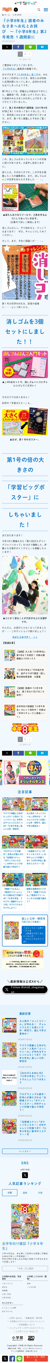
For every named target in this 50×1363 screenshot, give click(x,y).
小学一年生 (6, 1294)
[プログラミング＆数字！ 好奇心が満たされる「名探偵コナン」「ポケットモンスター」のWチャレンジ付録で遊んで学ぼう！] (9, 1098)
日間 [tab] (10, 1193)
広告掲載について (27, 1324)
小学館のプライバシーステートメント (27, 1321)
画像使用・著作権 (34, 1318)
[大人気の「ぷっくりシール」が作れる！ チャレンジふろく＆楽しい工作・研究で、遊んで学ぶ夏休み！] (9, 1025)
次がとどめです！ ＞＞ (25, 637)
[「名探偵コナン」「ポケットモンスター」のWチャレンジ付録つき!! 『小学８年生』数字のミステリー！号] (9, 1126)
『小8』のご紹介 (25, 1268)
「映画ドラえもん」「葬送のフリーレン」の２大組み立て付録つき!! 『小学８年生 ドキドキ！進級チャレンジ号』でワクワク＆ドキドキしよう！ (13, 898)
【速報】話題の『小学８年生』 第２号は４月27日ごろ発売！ (31, 691)
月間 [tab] (40, 1193)
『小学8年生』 (9, 69)
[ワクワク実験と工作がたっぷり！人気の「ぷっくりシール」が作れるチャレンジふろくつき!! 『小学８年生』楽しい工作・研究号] (9, 1049)
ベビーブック (7, 1284)
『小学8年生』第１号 (27, 74)
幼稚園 (4, 1291)
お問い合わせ (16, 1318)
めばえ (4, 1287)
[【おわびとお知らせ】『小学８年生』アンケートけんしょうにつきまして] (9, 1077)
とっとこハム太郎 (9, 1308)
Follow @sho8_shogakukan (27, 989)
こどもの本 (31, 1287)
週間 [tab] (25, 1193)
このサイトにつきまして (27, 1331)
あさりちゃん (7, 1311)
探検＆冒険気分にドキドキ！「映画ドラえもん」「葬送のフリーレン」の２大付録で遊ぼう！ (36, 895)
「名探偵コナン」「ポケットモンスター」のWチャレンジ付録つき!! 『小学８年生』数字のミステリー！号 (36, 857)
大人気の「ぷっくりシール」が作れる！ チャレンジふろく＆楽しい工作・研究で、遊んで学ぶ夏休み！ (36, 819)
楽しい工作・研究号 (36, 1358)
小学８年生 (6, 1298)
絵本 (29, 1284)
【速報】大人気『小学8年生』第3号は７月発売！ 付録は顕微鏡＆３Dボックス (31, 655)
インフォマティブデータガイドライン (27, 1328)
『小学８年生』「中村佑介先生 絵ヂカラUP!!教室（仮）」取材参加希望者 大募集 (31, 673)
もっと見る (25, 1151)
